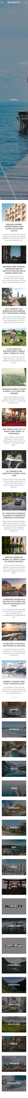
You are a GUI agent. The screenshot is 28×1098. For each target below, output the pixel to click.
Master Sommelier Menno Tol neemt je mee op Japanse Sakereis (14, 559)
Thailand (14, 1064)
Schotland (14, 1024)
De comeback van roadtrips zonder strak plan (14, 473)
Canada (14, 769)
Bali (14, 749)
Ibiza (14, 847)
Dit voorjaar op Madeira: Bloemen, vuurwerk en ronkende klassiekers (14, 515)
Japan (14, 887)
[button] (2, 2)
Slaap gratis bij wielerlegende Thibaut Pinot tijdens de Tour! (14, 351)
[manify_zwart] (14, 2)
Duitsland (14, 808)
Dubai (14, 788)
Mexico (14, 906)
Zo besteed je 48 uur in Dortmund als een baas (14, 644)
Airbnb (14, 710)
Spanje (14, 1044)
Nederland (14, 926)
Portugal (14, 1005)
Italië (14, 867)
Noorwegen (14, 965)
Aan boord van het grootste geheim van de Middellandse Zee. (14, 269)
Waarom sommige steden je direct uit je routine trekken (14, 391)
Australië (14, 729)
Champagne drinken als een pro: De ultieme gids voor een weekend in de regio (14, 602)
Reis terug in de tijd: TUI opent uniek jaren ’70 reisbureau (14, 431)
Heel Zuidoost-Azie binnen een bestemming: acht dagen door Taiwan (14, 311)
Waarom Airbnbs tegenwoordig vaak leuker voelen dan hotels (14, 227)
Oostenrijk (14, 985)
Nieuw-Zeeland (14, 946)
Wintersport (14, 1083)
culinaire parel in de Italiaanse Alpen (14, 682)
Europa (14, 828)
